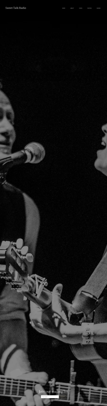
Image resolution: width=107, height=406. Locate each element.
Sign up (62, 396)
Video (80, 8)
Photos (89, 8)
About (72, 8)
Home (63, 8)
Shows (99, 8)
